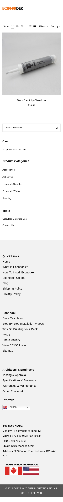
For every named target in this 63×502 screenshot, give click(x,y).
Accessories (8, 169)
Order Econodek (13, 391)
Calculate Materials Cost (14, 219)
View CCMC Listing (14, 345)
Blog (5, 283)
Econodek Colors (13, 277)
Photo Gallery (11, 340)
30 (22, 26)
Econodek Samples (12, 184)
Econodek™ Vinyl (11, 191)
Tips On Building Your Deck (20, 329)
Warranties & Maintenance (19, 385)
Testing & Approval (14, 375)
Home (6, 261)
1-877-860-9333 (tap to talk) (25, 436)
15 (17, 26)
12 (12, 26)
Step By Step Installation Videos (23, 323)
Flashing (6, 198)
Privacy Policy (11, 294)
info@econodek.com (22, 446)
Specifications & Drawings (19, 380)
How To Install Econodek (18, 272)
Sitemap (7, 350)
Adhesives (7, 177)
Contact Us (8, 225)
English (12, 407)
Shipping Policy (12, 288)
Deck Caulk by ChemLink (31, 100)
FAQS (6, 334)
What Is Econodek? (15, 267)
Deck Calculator (12, 318)
